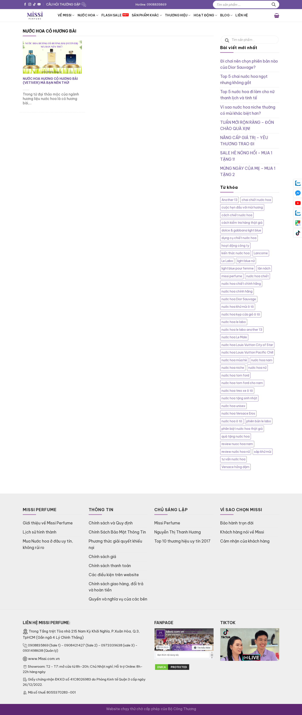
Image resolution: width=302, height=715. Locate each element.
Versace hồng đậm (235, 467)
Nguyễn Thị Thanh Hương (177, 532)
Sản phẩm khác (145, 15)
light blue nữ (246, 261)
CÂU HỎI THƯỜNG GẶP (63, 4)
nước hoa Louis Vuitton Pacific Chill (247, 352)
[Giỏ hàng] (276, 15)
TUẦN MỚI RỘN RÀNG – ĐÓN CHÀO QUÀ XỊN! (247, 125)
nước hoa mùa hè (234, 360)
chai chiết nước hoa (256, 200)
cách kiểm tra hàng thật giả (242, 223)
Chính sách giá (102, 556)
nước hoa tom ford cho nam (242, 383)
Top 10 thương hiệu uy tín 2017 (182, 541)
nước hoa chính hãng (237, 291)
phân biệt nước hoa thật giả (242, 429)
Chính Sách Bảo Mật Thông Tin (117, 532)
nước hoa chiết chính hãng (241, 284)
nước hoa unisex (233, 406)
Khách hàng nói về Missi (242, 532)
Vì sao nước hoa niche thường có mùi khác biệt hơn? (247, 110)
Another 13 (229, 200)
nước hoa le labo (234, 322)
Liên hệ (241, 15)
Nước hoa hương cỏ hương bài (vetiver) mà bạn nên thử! (50, 81)
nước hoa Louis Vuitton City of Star (247, 345)
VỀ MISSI (64, 15)
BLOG (224, 15)
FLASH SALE (111, 15)
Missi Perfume (167, 523)
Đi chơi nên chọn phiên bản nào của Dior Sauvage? (249, 64)
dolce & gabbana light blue (241, 230)
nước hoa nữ (257, 368)
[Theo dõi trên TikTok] (34, 4)
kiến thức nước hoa (236, 253)
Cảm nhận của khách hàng (245, 541)
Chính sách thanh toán (110, 565)
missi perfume (232, 276)
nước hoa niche (233, 368)
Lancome (261, 253)
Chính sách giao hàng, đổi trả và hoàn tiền (116, 587)
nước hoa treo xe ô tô (237, 391)
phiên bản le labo (258, 421)
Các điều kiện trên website (114, 574)
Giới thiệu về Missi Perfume (48, 523)
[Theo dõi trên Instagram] (29, 4)
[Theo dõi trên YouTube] (39, 4)
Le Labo (227, 261)
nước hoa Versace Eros (238, 413)
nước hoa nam (261, 360)
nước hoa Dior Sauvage (239, 299)
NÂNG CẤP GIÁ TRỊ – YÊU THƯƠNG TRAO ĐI (244, 140)
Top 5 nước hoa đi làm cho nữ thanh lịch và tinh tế (247, 94)
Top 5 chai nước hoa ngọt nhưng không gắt (244, 79)
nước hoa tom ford (235, 375)
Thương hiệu (176, 15)
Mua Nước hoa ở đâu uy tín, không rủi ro (48, 544)
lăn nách (264, 268)
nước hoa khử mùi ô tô (238, 307)
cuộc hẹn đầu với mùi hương (242, 207)
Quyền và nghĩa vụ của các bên (118, 599)
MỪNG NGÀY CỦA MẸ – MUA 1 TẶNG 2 (247, 171)
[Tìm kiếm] (273, 4)
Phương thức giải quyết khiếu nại (115, 544)
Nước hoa (86, 15)
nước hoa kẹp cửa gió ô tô (241, 314)
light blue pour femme (238, 268)
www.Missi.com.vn (44, 658)
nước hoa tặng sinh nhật (239, 398)
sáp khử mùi (262, 452)
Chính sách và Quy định (111, 523)
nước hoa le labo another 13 (242, 330)
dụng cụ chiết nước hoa (239, 238)
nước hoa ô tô (232, 421)
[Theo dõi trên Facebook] (25, 4)
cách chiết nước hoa (237, 215)
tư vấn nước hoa (233, 459)
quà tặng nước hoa (236, 436)
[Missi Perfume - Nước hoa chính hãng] (37, 15)
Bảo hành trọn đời (236, 523)
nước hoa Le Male (234, 337)
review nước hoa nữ (236, 452)
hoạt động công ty (235, 246)
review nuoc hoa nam (237, 444)
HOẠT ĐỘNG (204, 15)
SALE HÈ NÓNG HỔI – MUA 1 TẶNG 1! (246, 156)
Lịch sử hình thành (39, 532)
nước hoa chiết (257, 276)
